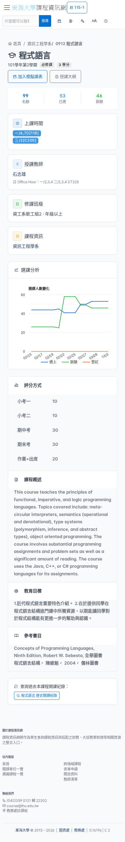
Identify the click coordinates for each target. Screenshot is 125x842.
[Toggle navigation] (7, 7)
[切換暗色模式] (106, 21)
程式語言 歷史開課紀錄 (39, 695)
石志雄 (19, 174)
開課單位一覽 (12, 769)
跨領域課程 (72, 764)
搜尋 (45, 21)
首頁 (16, 43)
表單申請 (71, 769)
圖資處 (64, 830)
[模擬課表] (59, 21)
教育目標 (33, 591)
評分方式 (33, 385)
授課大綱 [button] (68, 76)
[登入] (71, 21)
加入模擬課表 (30, 76)
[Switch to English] (82, 21)
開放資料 (71, 774)
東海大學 (22, 830)
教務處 (79, 830)
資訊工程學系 (39, 43)
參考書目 (33, 635)
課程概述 (33, 479)
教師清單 (71, 779)
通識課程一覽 (12, 774)
